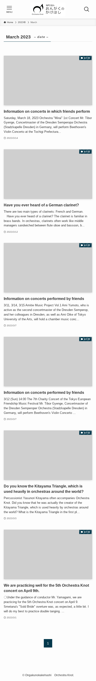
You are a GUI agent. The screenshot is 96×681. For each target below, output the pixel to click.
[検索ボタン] (86, 9)
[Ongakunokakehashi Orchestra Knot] (48, 9)
